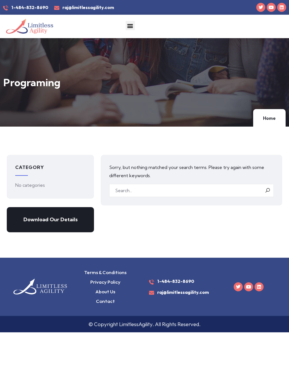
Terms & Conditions (105, 272)
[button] (130, 25)
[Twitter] (260, 7)
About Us (105, 291)
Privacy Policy (105, 282)
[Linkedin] (281, 7)
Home (269, 118)
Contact (105, 301)
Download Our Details (50, 219)
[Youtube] (271, 7)
